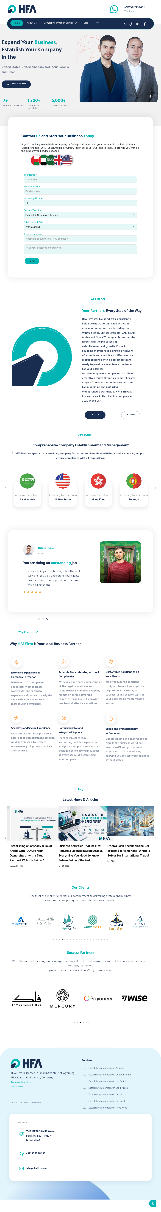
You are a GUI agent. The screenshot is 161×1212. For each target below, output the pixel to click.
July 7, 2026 (112, 861)
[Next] (155, 488)
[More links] (97, 23)
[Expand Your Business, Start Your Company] (22, 9)
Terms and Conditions (21, 1083)
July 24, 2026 (63, 866)
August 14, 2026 (16, 866)
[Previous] (5, 488)
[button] (12, 922)
